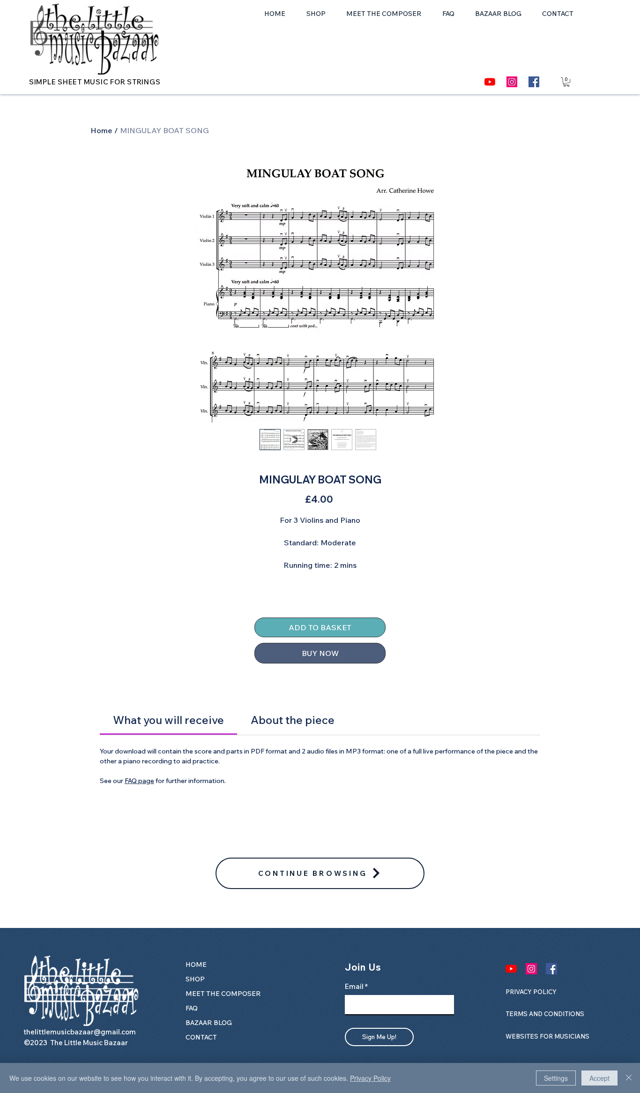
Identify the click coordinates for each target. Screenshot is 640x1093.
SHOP (195, 979)
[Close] (628, 1077)
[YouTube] (489, 81)
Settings (556, 1078)
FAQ (192, 1008)
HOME (196, 964)
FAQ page (139, 780)
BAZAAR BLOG (209, 1022)
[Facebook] (533, 81)
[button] (566, 82)
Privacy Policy (370, 1078)
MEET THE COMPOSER (214, 993)
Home (101, 130)
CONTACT (201, 1037)
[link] (168, 720)
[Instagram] (511, 81)
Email (354, 986)
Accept (599, 1078)
